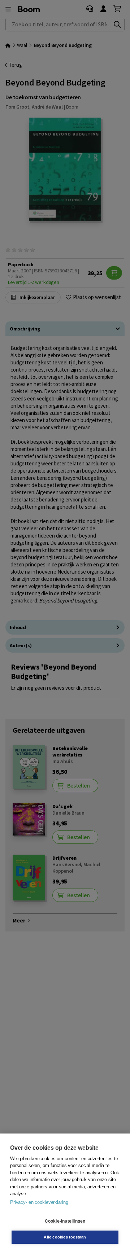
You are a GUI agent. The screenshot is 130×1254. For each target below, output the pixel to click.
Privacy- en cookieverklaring (39, 1202)
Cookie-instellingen (65, 1221)
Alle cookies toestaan (65, 1237)
